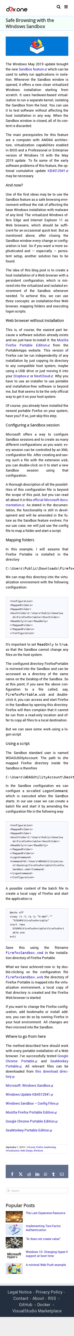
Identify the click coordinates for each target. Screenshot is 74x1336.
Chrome (31, 1147)
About (38, 1298)
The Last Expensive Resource (45, 1213)
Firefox (39, 1147)
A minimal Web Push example (46, 1265)
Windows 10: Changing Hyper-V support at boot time (47, 1254)
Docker (43, 1304)
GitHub (25, 1304)
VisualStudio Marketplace (37, 1311)
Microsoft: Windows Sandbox (28, 1085)
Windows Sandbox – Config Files (31, 1103)
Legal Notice (20, 1292)
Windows (38, 1150)
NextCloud (42, 376)
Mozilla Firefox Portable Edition (30, 1112)
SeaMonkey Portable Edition (27, 1130)
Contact (20, 1298)
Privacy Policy (49, 1292)
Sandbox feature (31, 69)
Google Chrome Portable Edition (30, 1121)
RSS (52, 1298)
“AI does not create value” (43, 1239)
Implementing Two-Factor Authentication (43, 1228)
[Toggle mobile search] (59, 7)
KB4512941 (56, 170)
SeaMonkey (50, 1147)
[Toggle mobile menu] (66, 7)
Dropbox (19, 376)
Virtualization (13, 1150)
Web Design (26, 1150)
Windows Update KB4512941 (28, 1094)
